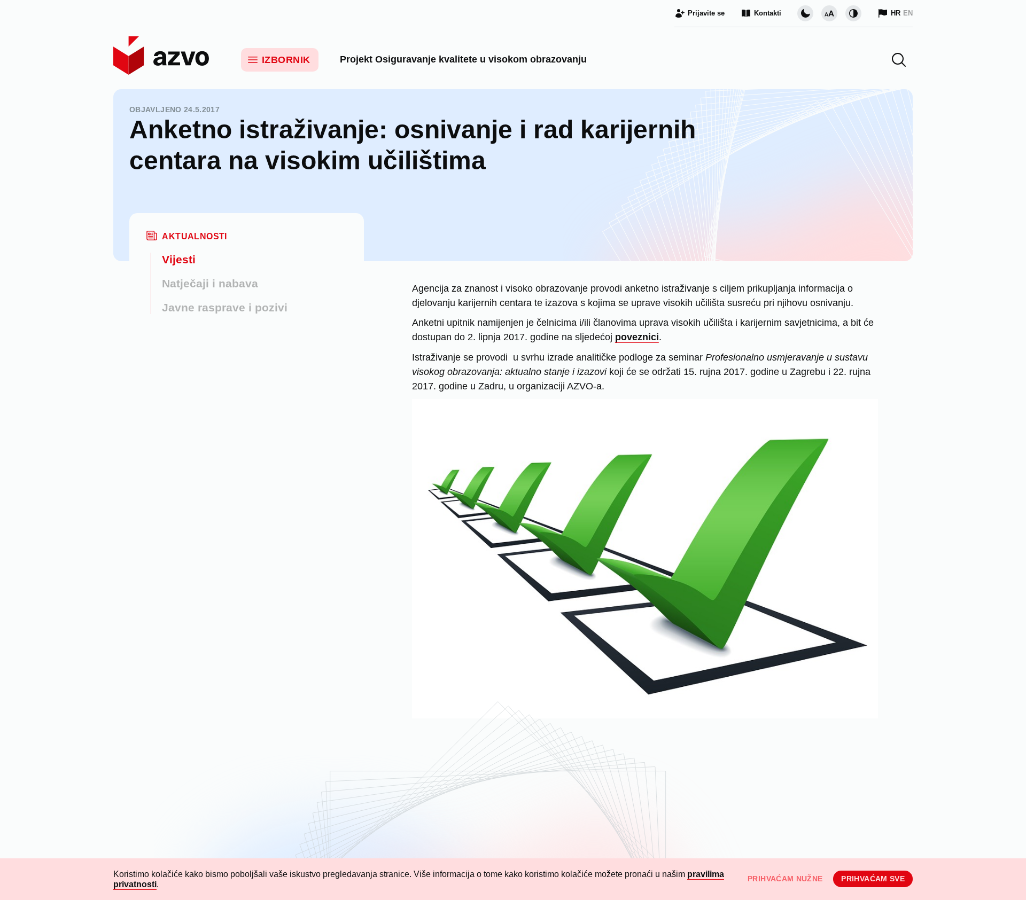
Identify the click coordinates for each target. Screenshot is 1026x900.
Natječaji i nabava (210, 283)
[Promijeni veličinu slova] (829, 13)
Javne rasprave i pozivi (224, 307)
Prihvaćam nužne (785, 878)
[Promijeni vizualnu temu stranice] (805, 13)
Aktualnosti (194, 236)
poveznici (637, 337)
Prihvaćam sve (873, 878)
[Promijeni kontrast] (853, 13)
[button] (898, 59)
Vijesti (179, 259)
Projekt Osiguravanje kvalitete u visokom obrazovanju (463, 59)
